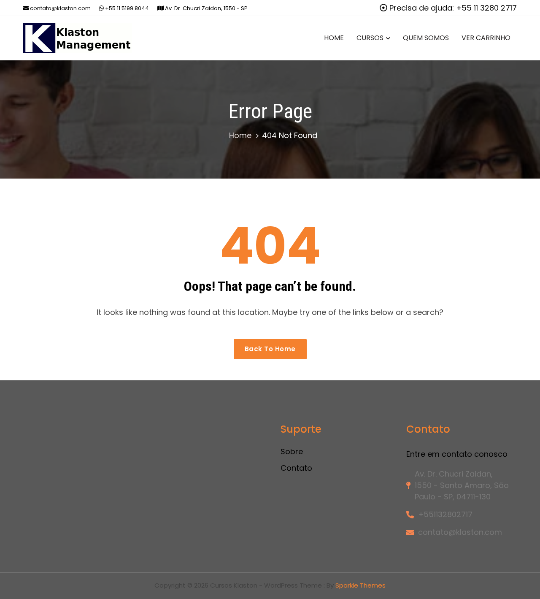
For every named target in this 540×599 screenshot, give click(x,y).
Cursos (369, 38)
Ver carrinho (486, 38)
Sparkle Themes (360, 585)
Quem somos (426, 38)
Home (334, 38)
